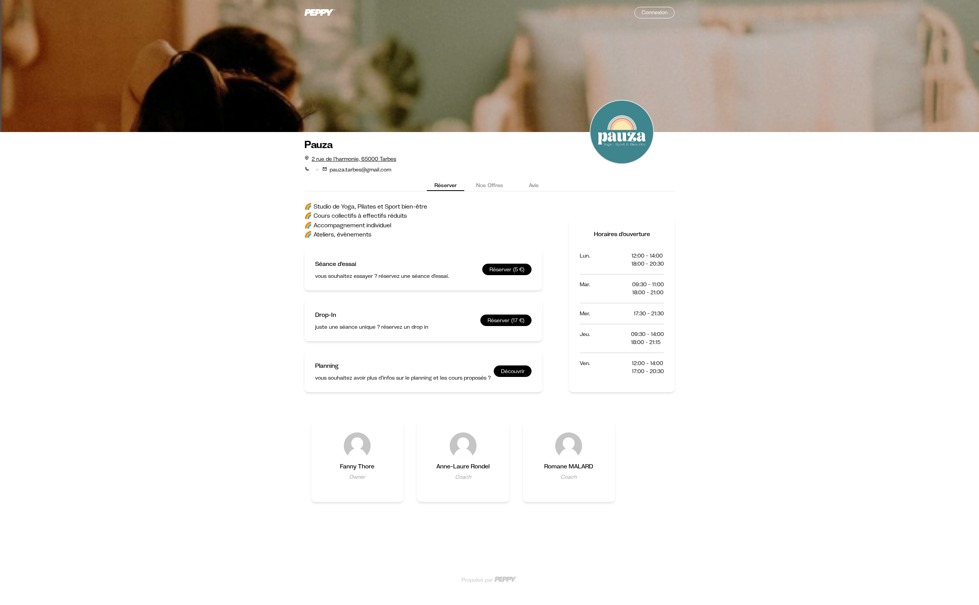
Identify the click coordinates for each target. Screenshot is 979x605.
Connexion (655, 12)
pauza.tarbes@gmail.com (360, 169)
